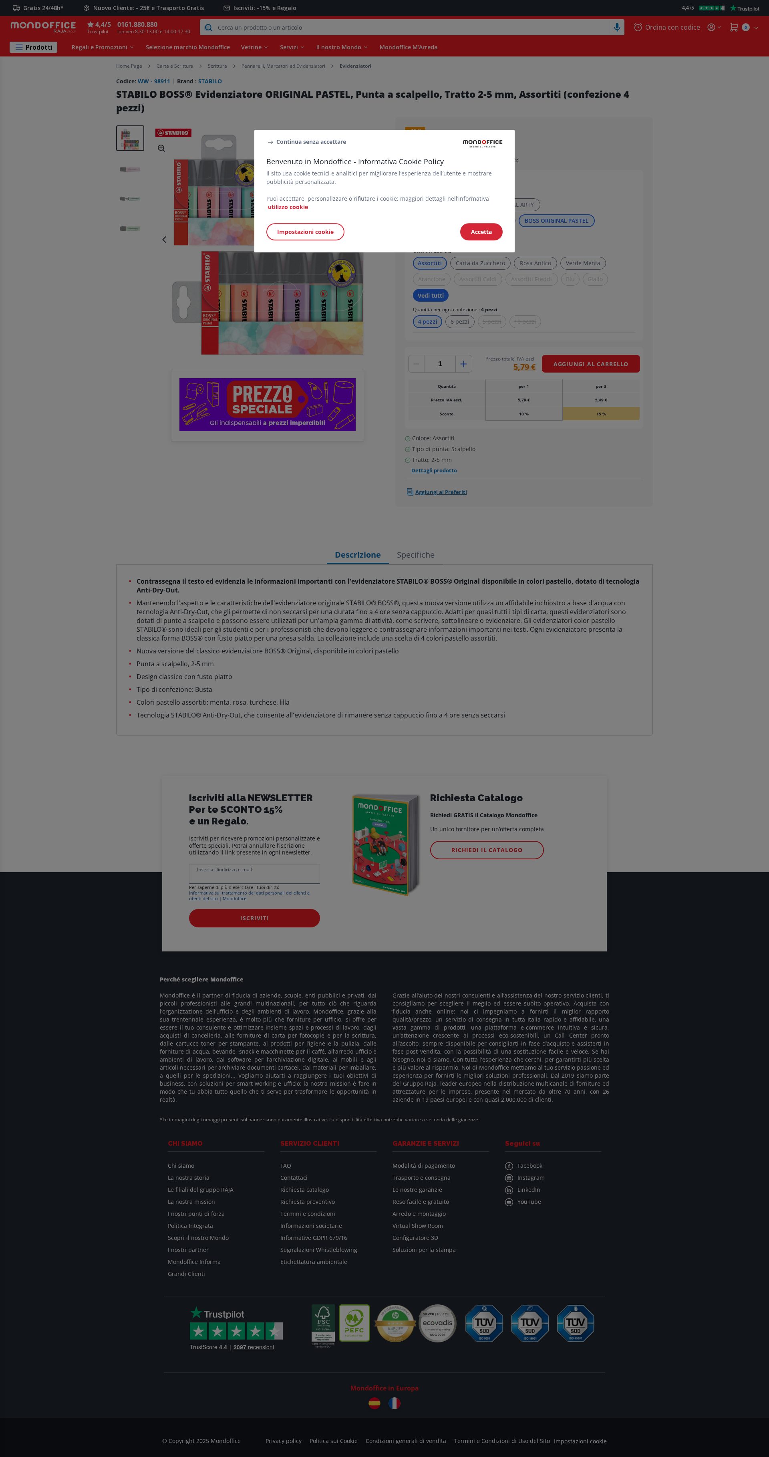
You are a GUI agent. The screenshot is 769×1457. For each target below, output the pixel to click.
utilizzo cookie (288, 207)
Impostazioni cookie (305, 232)
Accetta (481, 232)
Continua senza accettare (311, 141)
